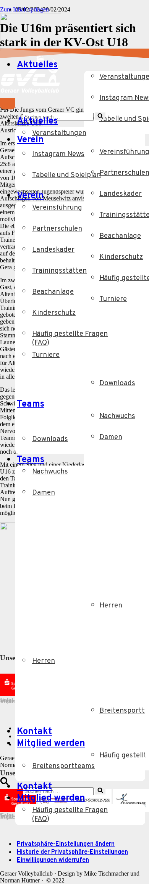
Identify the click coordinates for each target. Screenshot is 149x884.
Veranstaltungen (59, 133)
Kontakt (34, 731)
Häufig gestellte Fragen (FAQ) (70, 338)
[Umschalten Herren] (141, 666)
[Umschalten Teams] (130, 460)
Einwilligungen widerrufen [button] (53, 860)
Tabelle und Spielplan (66, 175)
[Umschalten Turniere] (141, 360)
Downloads (50, 439)
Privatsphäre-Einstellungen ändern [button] (66, 844)
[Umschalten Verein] (130, 196)
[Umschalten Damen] (141, 498)
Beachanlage (53, 292)
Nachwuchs (50, 471)
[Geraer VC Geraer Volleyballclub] (30, 49)
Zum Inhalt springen (24, 9)
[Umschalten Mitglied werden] (130, 798)
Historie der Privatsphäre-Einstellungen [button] (72, 852)
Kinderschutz (54, 313)
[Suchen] (4, 783)
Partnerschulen (57, 229)
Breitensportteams (63, 766)
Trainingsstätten (59, 271)
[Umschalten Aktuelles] (130, 121)
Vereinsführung (57, 207)
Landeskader (53, 250)
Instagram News (58, 154)
